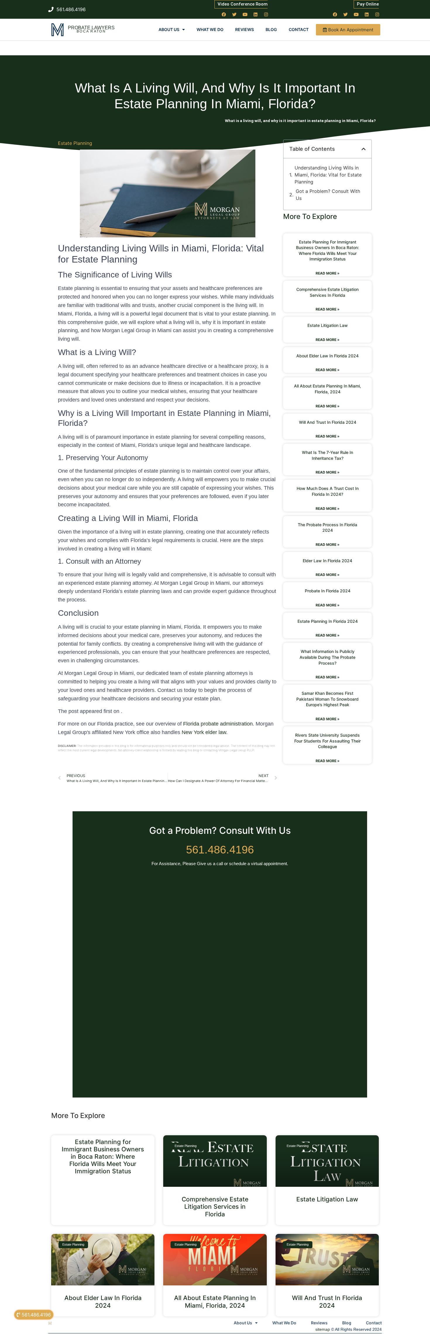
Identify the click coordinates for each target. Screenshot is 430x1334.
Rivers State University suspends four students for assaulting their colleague (327, 741)
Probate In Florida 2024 (327, 590)
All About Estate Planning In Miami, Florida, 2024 (215, 1301)
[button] (364, 149)
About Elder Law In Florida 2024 (327, 355)
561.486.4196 (220, 849)
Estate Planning (75, 143)
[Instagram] (266, 14)
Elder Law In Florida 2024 (327, 560)
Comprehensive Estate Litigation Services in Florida (215, 1207)
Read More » (328, 273)
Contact (299, 29)
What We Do (210, 29)
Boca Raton (91, 31)
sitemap (322, 1329)
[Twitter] (234, 14)
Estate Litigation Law (327, 325)
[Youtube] (245, 14)
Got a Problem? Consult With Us (328, 194)
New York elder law (204, 732)
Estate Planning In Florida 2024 (327, 621)
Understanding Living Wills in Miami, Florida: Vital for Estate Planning (328, 175)
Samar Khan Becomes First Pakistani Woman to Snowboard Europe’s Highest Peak (327, 699)
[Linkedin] (255, 14)
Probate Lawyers (91, 27)
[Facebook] (224, 14)
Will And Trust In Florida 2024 (327, 422)
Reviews (244, 29)
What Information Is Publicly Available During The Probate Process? (327, 657)
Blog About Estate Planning (200, 120)
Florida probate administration (218, 724)
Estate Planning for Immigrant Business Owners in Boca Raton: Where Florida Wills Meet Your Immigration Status (103, 1156)
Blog (271, 29)
